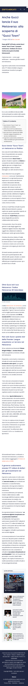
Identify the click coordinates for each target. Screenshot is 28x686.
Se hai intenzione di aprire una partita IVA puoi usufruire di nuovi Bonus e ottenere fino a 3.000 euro (18, 636)
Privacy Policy (7, 683)
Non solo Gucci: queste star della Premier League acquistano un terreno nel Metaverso (13, 134)
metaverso (5, 176)
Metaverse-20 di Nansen (14, 306)
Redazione (21, 683)
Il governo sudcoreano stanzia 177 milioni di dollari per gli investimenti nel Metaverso (14, 139)
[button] (20, 9)
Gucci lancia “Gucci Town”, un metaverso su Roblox (12, 126)
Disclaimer (15, 683)
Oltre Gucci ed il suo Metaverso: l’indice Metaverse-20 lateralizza (13, 129)
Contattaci (14, 673)
